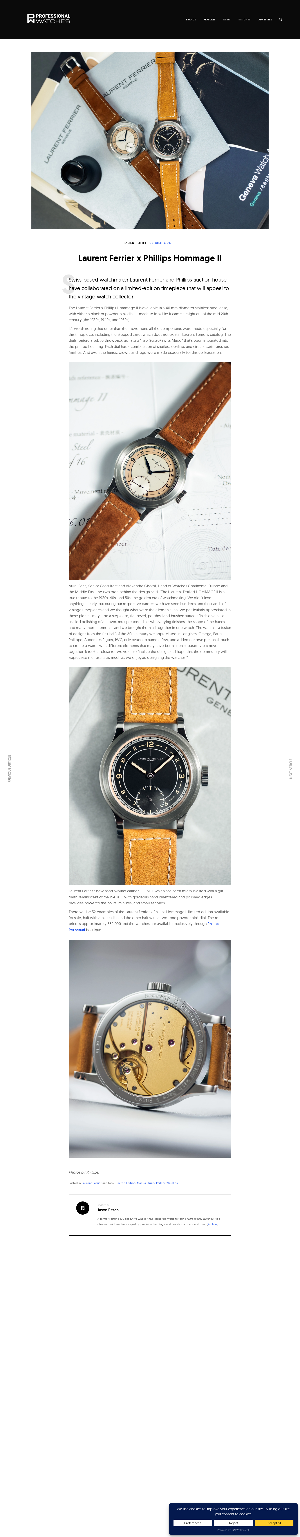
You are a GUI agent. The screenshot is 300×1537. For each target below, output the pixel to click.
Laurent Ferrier (135, 242)
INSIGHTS (245, 19)
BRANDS (191, 19)
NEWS (227, 19)
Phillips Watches (167, 1183)
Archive (213, 1224)
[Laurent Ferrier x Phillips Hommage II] (150, 140)
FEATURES (210, 19)
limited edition (126, 1183)
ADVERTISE (265, 19)
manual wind (145, 1183)
